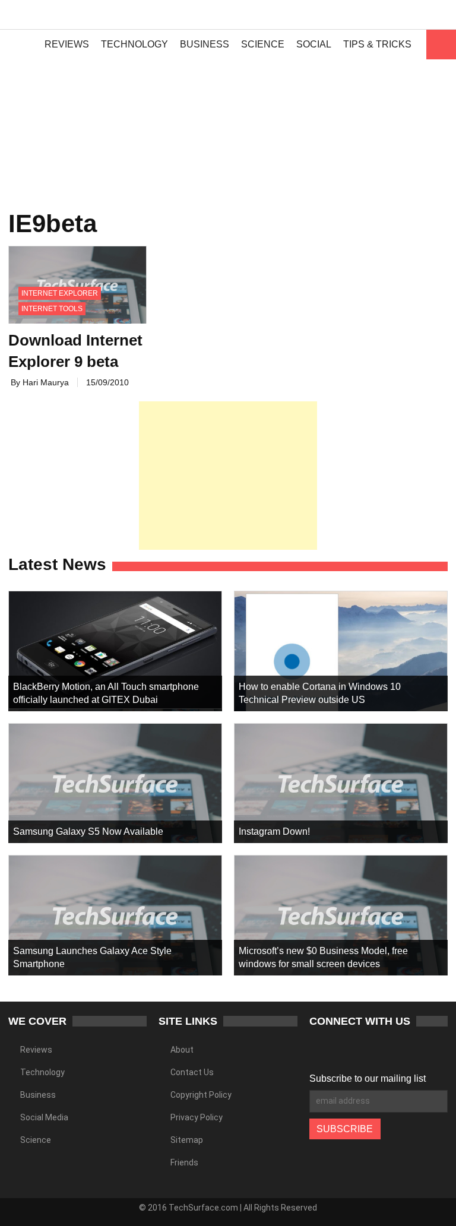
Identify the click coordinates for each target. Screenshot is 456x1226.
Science (262, 44)
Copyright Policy (201, 1095)
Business (204, 44)
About (182, 1049)
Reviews (67, 44)
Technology (134, 44)
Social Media (44, 1117)
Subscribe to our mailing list (367, 1078)
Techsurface (50, 15)
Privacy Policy (196, 1117)
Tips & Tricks (377, 44)
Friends (184, 1162)
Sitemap (186, 1140)
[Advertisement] (228, 113)
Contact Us (192, 1072)
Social (313, 44)
